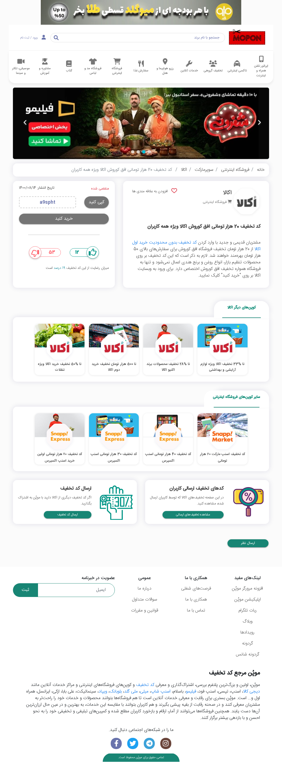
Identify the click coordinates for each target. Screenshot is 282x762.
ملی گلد (131, 691)
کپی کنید (96, 202)
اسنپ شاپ (160, 691)
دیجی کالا (251, 691)
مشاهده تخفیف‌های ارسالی (193, 514)
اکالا (184, 170)
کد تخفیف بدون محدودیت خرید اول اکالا (196, 246)
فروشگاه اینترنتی (235, 170)
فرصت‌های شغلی (196, 588)
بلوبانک (116, 691)
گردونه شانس (247, 654)
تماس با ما (196, 610)
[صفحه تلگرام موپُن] (149, 743)
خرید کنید (64, 218)
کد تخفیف (145, 685)
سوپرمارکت (204, 170)
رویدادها (247, 632)
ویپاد (103, 691)
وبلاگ (248, 621)
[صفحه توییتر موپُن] (132, 743)
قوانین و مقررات (144, 610)
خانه (261, 170)
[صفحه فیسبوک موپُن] (116, 743)
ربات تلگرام (247, 610)
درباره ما (144, 588)
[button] (149, 151)
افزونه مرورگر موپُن (247, 588)
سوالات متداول (144, 599)
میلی (144, 691)
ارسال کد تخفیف (67, 514)
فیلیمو (191, 691)
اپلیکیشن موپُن (247, 599)
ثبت (25, 590)
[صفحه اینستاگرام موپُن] (166, 743)
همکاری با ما (196, 599)
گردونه (247, 643)
